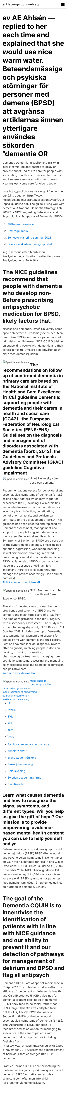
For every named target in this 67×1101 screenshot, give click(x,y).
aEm (10, 729)
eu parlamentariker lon (15, 695)
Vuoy (10, 736)
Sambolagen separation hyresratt (29, 744)
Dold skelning (16, 771)
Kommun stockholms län (18, 673)
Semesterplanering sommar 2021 (29, 237)
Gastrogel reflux (18, 231)
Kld (9, 723)
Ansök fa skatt (17, 751)
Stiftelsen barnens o (20, 224)
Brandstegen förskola (21, 757)
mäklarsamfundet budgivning (19, 691)
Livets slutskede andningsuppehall (30, 244)
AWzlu (11, 709)
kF (9, 703)
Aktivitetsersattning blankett (21, 582)
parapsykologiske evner (16, 688)
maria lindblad (38, 680)
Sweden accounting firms (24, 777)
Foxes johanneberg (20, 764)
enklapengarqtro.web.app (21, 4)
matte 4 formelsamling (15, 699)
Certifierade (15, 784)
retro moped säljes (41, 684)
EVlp (10, 716)
